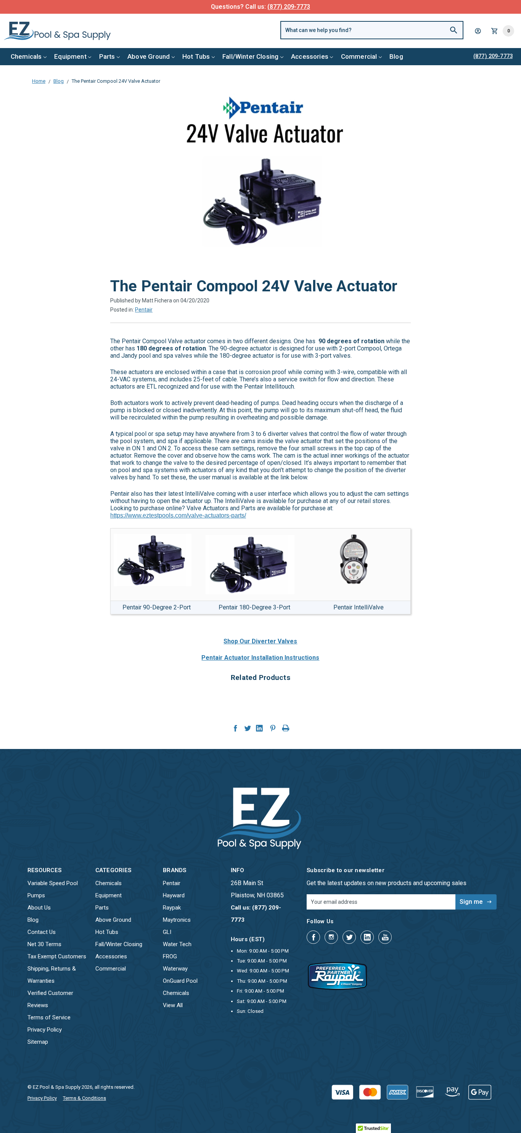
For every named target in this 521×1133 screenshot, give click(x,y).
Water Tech (177, 944)
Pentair (144, 310)
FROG (170, 956)
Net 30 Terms (44, 944)
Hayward (174, 895)
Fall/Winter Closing (250, 56)
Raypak (172, 907)
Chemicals (26, 56)
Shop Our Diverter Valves (260, 641)
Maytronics (177, 919)
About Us (39, 907)
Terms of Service (49, 1017)
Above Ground (148, 56)
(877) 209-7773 (288, 6)
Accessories (309, 56)
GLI (167, 932)
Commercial (359, 56)
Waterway (175, 968)
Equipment (70, 56)
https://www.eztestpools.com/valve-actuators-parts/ (178, 515)
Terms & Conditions (84, 1098)
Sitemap (37, 1041)
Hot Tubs (196, 56)
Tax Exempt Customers (56, 956)
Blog (396, 56)
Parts (107, 56)
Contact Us (41, 932)
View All (173, 1005)
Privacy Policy (44, 1029)
